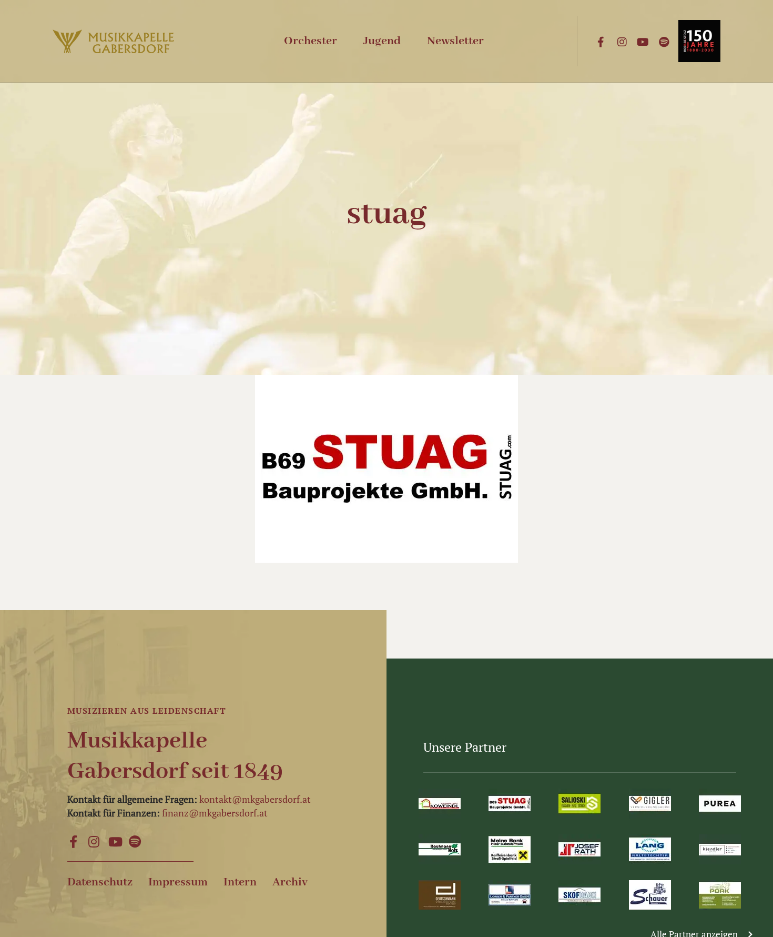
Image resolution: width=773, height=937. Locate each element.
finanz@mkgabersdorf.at (215, 812)
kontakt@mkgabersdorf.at (255, 799)
